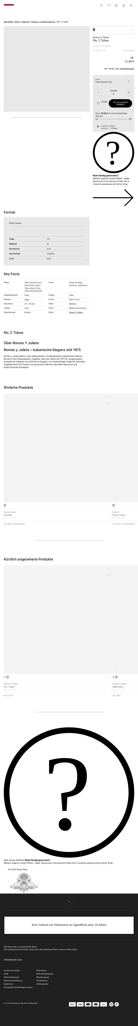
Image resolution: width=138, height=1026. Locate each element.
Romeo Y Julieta (76, 312)
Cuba (27, 299)
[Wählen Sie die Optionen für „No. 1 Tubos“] (7, 670)
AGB (6, 974)
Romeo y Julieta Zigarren (43, 22)
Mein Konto (41, 970)
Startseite (8, 22)
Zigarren (25, 22)
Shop (17, 22)
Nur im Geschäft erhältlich (120, 103)
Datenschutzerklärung (13, 980)
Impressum (8, 984)
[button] (98, 103)
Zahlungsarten (42, 984)
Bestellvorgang (42, 977)
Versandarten (41, 980)
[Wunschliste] (109, 5)
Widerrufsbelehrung (44, 974)
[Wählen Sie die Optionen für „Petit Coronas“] (116, 498)
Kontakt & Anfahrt (12, 970)
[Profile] (123, 5)
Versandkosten (127, 68)
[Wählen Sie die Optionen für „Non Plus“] (7, 498)
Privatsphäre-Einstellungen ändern (18, 987)
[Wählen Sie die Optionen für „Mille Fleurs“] (116, 670)
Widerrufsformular (11, 977)
